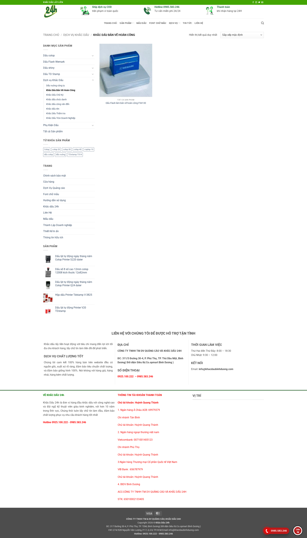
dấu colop (48, 154)
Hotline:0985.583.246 (166, 6)
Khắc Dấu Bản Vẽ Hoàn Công (60, 90)
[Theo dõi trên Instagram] (256, 2)
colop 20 (56, 149)
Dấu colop (49, 55)
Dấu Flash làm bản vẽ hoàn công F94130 (126, 103)
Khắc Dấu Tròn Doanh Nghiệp (60, 118)
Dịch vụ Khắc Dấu (76, 35)
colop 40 (77, 149)
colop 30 (67, 149)
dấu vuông (60, 154)
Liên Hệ (199, 23)
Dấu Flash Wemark (54, 61)
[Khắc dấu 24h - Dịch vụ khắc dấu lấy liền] (59, 11)
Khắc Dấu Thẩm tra (55, 113)
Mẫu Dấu (141, 23)
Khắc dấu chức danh (56, 99)
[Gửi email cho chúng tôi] (262, 2)
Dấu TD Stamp (51, 74)
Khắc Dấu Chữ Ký (54, 95)
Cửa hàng (48, 181)
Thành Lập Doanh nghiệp (57, 225)
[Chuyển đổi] (93, 55)
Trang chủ (110, 23)
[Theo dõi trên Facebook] (253, 2)
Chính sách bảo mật (54, 175)
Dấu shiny (49, 67)
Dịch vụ (173, 23)
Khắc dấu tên (52, 108)
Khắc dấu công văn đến (57, 104)
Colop (46, 149)
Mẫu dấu (48, 218)
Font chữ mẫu (157, 23)
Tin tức (187, 23)
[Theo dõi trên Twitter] (259, 2)
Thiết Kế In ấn (51, 231)
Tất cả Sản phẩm (53, 131)
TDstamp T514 (75, 154)
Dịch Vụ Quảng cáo (54, 187)
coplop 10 (88, 149)
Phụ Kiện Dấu (51, 125)
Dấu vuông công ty (55, 85)
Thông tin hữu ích (53, 237)
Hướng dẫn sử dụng (54, 200)
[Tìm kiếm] (262, 23)
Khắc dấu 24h (51, 206)
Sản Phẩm (125, 23)
